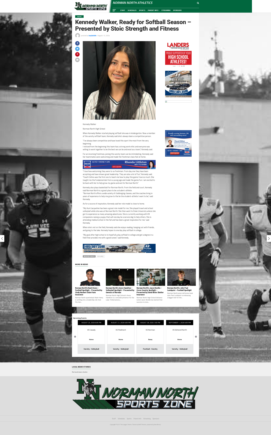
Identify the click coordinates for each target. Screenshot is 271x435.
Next (196, 337)
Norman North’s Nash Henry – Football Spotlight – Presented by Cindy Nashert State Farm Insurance (88, 291)
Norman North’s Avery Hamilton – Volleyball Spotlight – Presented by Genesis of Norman (120, 290)
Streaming (166, 10)
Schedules (132, 10)
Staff (122, 10)
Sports (142, 10)
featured (100, 256)
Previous (75, 337)
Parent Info (153, 10)
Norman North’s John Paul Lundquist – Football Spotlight (179, 289)
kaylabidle (92, 35)
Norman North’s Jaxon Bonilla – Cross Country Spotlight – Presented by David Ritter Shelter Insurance (150, 291)
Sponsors (177, 10)
